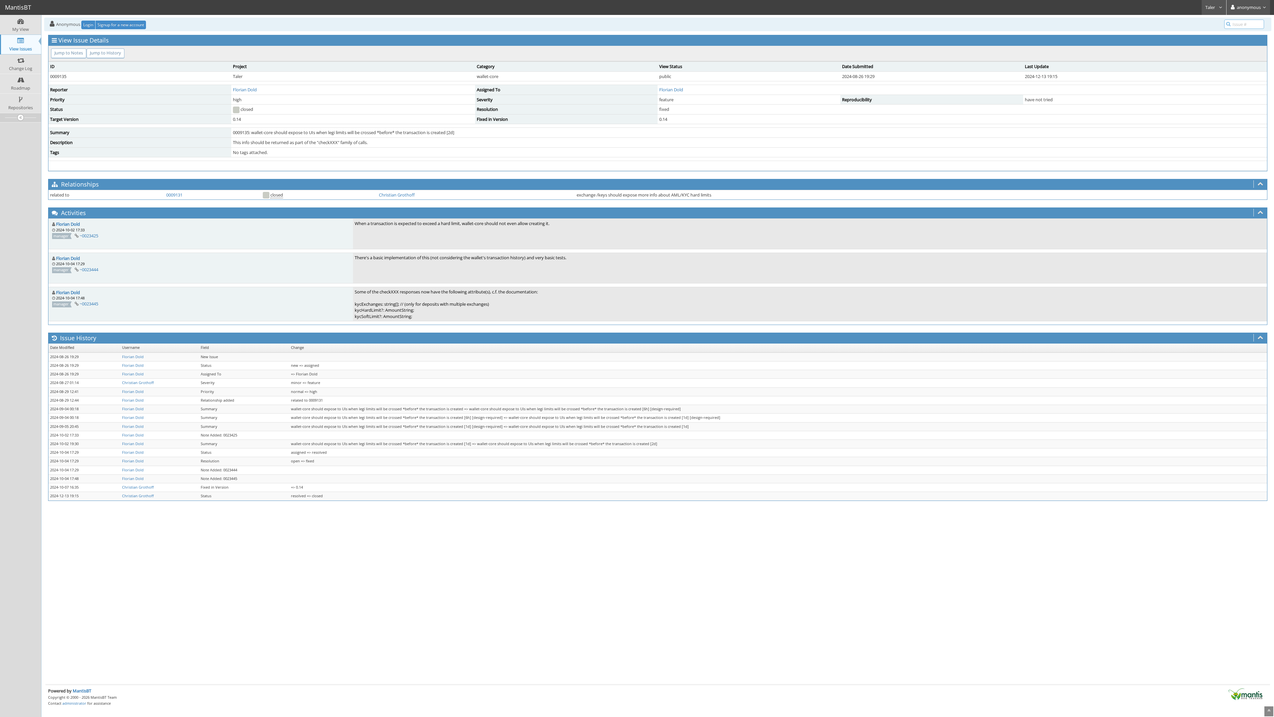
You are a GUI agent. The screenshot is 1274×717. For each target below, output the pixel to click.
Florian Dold (245, 90)
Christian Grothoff (397, 195)
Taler (1210, 7)
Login (88, 25)
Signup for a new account (121, 25)
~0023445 (89, 304)
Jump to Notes (68, 53)
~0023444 (89, 270)
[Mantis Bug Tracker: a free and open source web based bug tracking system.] (1245, 694)
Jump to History (105, 53)
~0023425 (89, 236)
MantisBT (82, 691)
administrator (74, 703)
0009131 (174, 195)
